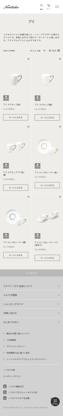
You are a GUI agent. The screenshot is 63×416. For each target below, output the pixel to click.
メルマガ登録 (10, 295)
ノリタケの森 (9, 369)
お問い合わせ (10, 313)
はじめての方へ (11, 322)
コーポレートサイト (12, 376)
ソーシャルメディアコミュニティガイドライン (26, 359)
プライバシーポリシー (16, 346)
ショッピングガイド (13, 304)
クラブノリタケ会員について (18, 286)
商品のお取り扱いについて (18, 333)
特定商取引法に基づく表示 (18, 352)
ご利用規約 (11, 339)
